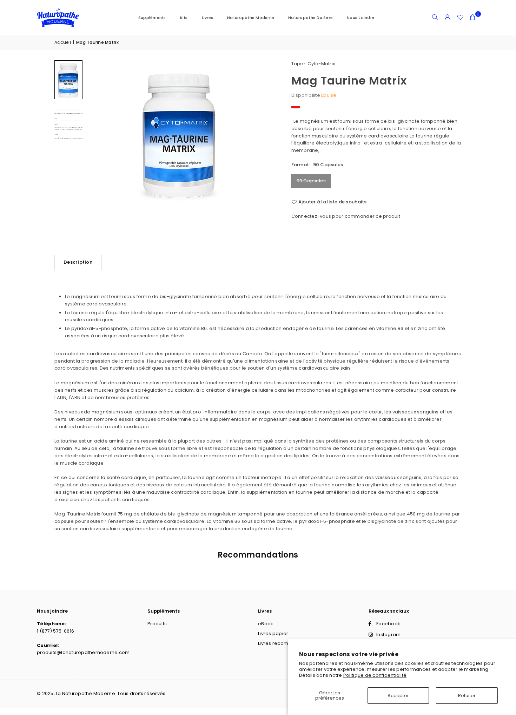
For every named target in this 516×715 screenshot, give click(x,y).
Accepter (398, 695)
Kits (184, 17)
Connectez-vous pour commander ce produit (345, 216)
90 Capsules (311, 180)
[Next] (260, 134)
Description (78, 262)
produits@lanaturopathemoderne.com (83, 652)
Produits (157, 623)
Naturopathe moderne (250, 17)
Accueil (62, 42)
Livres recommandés (283, 643)
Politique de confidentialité (374, 675)
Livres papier (273, 633)
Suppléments (152, 17)
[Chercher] (435, 17)
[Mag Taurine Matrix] (68, 80)
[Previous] (100, 134)
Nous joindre (360, 17)
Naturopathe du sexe (310, 17)
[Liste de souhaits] (460, 17)
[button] (473, 17)
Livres (207, 17)
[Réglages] (447, 17)
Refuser (467, 695)
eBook (265, 623)
